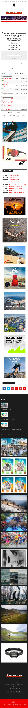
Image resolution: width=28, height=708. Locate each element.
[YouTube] (20, 388)
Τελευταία (14, 118)
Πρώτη (5, 115)
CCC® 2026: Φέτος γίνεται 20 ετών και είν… (11, 419)
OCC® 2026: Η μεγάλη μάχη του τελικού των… (11, 429)
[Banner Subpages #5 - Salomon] (15, 132)
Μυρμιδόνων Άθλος (14, 181)
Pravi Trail (11, 190)
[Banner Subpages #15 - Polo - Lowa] (14, 367)
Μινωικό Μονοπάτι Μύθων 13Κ (16, 192)
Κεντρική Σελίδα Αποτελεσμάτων (16, 121)
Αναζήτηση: (14, 68)
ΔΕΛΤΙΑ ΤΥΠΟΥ (23, 1)
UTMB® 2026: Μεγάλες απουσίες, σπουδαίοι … (11, 409)
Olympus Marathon (7, 109)
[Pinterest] (16, 388)
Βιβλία (16, 704)
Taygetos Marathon (14, 179)
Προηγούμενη (12, 115)
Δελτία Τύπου (11, 704)
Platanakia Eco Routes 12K (15, 186)
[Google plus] (12, 388)
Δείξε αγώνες (14, 64)
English (24, 704)
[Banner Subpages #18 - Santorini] (14, 301)
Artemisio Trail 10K (7, 76)
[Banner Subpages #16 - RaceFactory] (14, 344)
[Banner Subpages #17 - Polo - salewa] (15, 230)
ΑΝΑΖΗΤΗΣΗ (4, 1)
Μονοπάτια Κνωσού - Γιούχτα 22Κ (17, 184)
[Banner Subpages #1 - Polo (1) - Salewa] (14, 18)
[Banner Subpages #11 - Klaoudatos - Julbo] (15, 155)
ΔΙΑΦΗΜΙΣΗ (10, 1)
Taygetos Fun (12, 177)
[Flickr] (14, 692)
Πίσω (5, 121)
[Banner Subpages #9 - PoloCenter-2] (14, 205)
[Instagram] (24, 388)
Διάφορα (20, 704)
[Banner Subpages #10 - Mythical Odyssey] (14, 322)
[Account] (14, 5)
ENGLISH (14, 3)
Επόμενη (23, 115)
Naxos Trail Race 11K (8, 78)
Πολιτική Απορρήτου (14, 706)
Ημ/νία (22, 73)
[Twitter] (8, 388)
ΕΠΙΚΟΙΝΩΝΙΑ (16, 1)
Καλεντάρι (5, 704)
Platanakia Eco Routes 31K (15, 188)
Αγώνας (3, 73)
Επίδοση (16, 73)
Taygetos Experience (14, 175)
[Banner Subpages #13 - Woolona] (14, 255)
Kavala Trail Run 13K (14, 183)
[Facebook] (4, 388)
